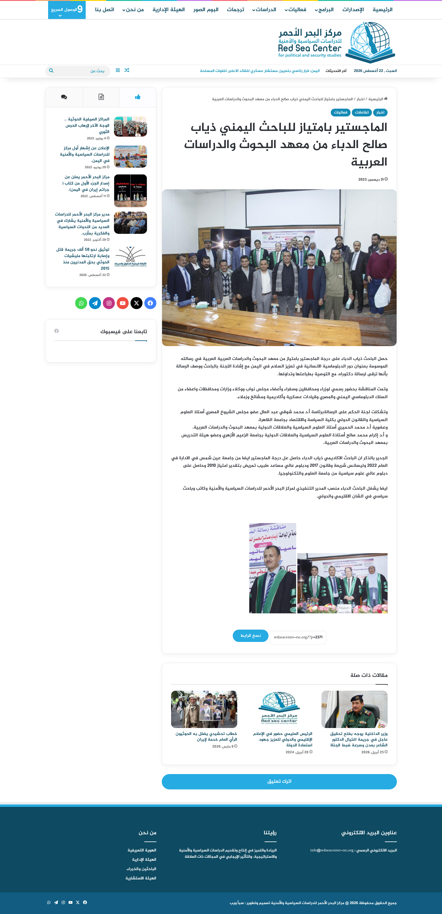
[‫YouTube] (123, 303)
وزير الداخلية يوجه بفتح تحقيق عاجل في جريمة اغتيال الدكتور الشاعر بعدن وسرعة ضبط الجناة (359, 739)
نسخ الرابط (250, 635)
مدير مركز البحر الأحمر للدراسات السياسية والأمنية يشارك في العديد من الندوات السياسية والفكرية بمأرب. (82, 224)
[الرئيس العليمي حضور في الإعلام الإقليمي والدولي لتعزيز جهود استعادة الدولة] (279, 709)
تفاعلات (362, 112)
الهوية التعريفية (141, 850)
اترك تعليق (279, 781)
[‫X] (136, 303)
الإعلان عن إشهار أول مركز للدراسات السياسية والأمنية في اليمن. (84, 154)
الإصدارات (353, 9)
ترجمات (235, 9)
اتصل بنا (104, 9)
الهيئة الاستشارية (140, 878)
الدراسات (266, 9)
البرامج (326, 9)
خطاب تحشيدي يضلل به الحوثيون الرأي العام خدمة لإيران (206, 736)
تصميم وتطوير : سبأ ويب (250, 903)
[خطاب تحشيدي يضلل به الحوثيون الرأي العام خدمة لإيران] (204, 709)
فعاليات (297, 9)
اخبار (360, 99)
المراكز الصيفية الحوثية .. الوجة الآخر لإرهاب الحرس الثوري (86, 125)
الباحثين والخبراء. (141, 869)
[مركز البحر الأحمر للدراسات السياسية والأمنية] (337, 42)
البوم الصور (206, 9)
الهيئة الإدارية (168, 9)
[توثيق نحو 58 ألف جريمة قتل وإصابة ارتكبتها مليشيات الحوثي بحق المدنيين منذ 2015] (130, 258)
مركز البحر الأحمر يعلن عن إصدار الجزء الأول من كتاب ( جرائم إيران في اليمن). (85, 183)
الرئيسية (383, 9)
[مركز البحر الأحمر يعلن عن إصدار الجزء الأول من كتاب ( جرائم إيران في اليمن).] (130, 190)
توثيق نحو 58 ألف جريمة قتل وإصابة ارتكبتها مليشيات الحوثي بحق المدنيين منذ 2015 (82, 259)
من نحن (135, 9)
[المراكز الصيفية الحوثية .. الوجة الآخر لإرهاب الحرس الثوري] (130, 126)
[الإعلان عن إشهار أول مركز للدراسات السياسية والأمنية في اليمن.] (130, 156)
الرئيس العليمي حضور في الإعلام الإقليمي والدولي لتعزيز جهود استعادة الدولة (282, 739)
